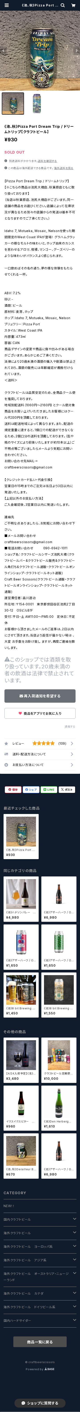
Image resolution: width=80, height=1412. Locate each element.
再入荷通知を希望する (42, 696)
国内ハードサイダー (17, 1320)
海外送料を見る (64, 168)
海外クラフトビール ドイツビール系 (30, 1307)
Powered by (35, 1369)
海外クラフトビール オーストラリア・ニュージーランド (36, 1277)
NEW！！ (9, 1206)
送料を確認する (47, 161)
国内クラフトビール (17, 1219)
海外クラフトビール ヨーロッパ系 (28, 1246)
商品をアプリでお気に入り (42, 713)
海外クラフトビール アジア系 (25, 1260)
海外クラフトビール (17, 1233)
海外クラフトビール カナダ (23, 1293)
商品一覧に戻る (40, 1342)
